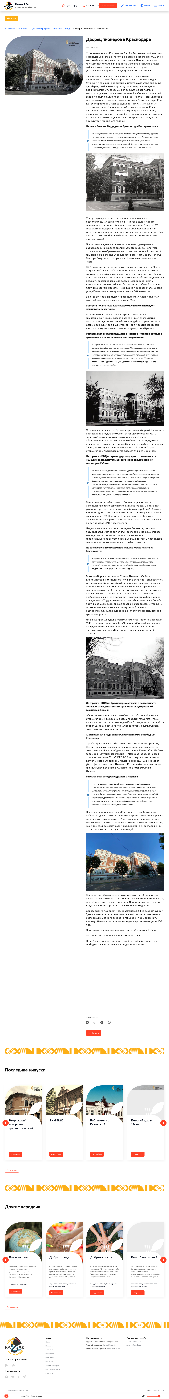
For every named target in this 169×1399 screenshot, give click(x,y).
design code (160, 1390)
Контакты (49, 1373)
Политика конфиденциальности (16, 1390)
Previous (5, 1123)
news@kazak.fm (113, 1348)
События (49, 1350)
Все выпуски (12, 1170)
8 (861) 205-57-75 (133, 1341)
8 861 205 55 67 (92, 6)
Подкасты (50, 1358)
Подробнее (15, 1154)
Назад (13, 18)
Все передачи (12, 1307)
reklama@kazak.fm (133, 1345)
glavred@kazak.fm (109, 1345)
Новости (49, 1346)
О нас (48, 1342)
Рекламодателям (108, 6)
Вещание (49, 1362)
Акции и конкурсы (53, 1365)
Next (163, 1123)
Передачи (50, 1354)
